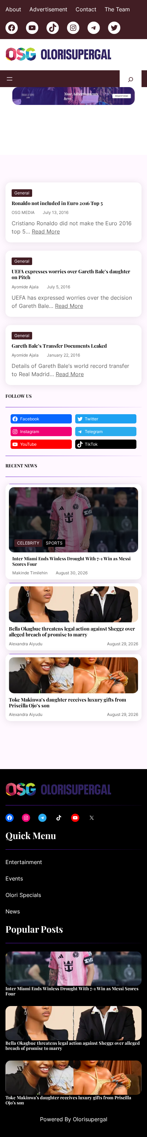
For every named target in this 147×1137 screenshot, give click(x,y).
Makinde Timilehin (30, 572)
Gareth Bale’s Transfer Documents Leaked (59, 346)
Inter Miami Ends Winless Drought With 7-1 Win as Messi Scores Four (71, 561)
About (13, 9)
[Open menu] (9, 79)
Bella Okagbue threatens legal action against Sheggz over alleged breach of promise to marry (72, 631)
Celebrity (28, 543)
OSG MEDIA (23, 212)
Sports (54, 543)
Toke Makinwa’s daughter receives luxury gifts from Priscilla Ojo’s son (67, 702)
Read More (46, 231)
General (21, 192)
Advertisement (48, 9)
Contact (86, 9)
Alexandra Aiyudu (25, 643)
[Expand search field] (131, 78)
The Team (117, 9)
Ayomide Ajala (25, 286)
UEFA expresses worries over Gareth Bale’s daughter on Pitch (71, 274)
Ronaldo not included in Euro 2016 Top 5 (57, 203)
